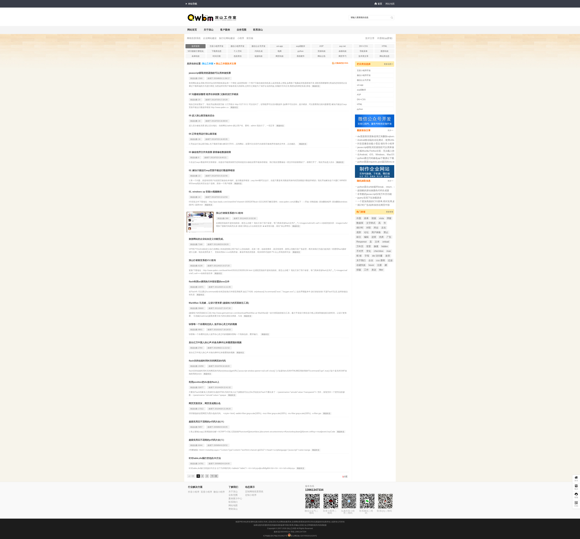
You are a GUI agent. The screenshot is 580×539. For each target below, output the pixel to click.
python (300, 51)
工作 (366, 269)
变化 (368, 251)
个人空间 (238, 51)
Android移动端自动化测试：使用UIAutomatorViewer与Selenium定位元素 (393, 140)
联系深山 (258, 29)
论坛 (366, 232)
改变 (387, 255)
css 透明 (380, 260)
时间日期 (217, 56)
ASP (321, 46)
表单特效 (196, 56)
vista (381, 218)
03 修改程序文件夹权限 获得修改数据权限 (210, 152)
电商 (280, 51)
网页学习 (342, 56)
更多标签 (389, 212)
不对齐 (359, 251)
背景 (368, 246)
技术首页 (196, 46)
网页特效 (280, 56)
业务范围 (241, 29)
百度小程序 (206, 492)
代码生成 (259, 51)
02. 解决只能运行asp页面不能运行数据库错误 (212, 170)
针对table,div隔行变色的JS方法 (205, 458)
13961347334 (314, 489)
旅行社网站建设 (227, 38)
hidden (384, 246)
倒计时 (359, 227)
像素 (376, 246)
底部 (358, 232)
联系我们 (233, 502)
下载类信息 (216, 51)
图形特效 (384, 51)
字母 (367, 255)
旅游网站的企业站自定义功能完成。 (207, 239)
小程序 (240, 38)
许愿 (358, 218)
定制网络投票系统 (254, 491)
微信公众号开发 (258, 46)
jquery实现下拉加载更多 (369, 197)
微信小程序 (219, 492)
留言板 (249, 38)
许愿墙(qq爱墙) (384, 38)
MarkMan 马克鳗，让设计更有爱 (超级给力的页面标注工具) (219, 303)
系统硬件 (300, 56)
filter (381, 269)
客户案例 (225, 29)
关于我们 (361, 260)
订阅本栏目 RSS (341, 63)
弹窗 (389, 218)
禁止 (386, 232)
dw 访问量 (377, 255)
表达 (374, 269)
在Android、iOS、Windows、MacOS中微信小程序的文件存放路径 (390, 154)
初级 (374, 218)
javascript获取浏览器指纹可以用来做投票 (210, 73)
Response (361, 241)
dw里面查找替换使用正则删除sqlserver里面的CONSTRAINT (387, 136)
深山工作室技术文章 (226, 63)
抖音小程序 (193, 492)
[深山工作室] (212, 19)
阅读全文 (316, 86)
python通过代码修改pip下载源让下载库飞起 (379, 158)
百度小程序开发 (216, 46)
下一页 (214, 476)
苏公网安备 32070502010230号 (304, 536)
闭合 (376, 227)
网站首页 (192, 29)
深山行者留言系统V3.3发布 (229, 213)
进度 (374, 237)
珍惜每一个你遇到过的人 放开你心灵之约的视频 (213, 324)
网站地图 (390, 3)
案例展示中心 (235, 498)
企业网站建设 (210, 38)
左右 (383, 227)
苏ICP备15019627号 (278, 536)
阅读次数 (194, 78)
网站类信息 (384, 56)
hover (371, 265)
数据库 (359, 223)
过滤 (390, 260)
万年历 (359, 246)
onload (385, 241)
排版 (358, 269)
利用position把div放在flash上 (204, 382)
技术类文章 (363, 56)
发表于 (210, 78)
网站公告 (321, 56)
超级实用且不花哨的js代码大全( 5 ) (206, 440)
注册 (379, 265)
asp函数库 (300, 46)
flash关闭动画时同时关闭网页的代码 (207, 360)
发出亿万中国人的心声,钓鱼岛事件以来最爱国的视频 (215, 342)
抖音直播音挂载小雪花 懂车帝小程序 (375, 143)
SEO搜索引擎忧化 (196, 51)
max (389, 251)
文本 (377, 241)
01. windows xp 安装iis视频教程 (205, 191)
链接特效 (259, 56)
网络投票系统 (194, 38)
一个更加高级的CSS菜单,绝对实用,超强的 (378, 201)
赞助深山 (233, 509)
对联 (368, 227)
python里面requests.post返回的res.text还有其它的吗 (383, 161)
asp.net (342, 46)
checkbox (378, 251)
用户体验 (376, 232)
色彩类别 (238, 56)
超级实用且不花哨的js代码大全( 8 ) (206, 421)
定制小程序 (250, 495)
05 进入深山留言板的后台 (201, 115)
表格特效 (342, 51)
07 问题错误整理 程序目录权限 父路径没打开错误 (213, 94)
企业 (371, 260)
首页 (380, 3)
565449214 (285, 532)
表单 (366, 218)
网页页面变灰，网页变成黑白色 (205, 403)
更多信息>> (388, 64)
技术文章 (369, 38)
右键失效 (361, 265)
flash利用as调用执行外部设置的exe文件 (209, 281)
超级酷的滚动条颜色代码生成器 (373, 190)
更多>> (390, 130)
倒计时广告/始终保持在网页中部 (373, 205)
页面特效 (321, 51)
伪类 (381, 237)
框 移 (359, 255)
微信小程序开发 (237, 46)
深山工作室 (207, 63)
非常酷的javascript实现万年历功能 (374, 194)
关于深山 (208, 29)
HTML (384, 46)
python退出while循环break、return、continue (379, 187)
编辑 (366, 237)
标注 (358, 237)
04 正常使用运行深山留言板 (203, 133)
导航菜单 (363, 51)
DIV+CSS (363, 46)
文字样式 (370, 223)
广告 (389, 237)
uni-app (279, 46)
